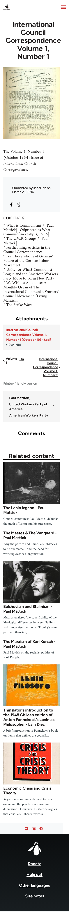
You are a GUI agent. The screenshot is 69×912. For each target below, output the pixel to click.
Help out (34, 874)
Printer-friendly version (20, 383)
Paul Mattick (19, 398)
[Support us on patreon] (34, 828)
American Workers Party (28, 415)
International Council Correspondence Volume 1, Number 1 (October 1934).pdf (28, 335)
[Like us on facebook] (26, 828)
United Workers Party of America (28, 406)
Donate (34, 863)
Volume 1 (11, 361)
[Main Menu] (63, 7)
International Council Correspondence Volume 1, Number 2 (45, 367)
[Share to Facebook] (11, 204)
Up (22, 359)
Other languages (34, 885)
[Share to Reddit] (19, 204)
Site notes (34, 896)
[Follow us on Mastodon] (41, 828)
